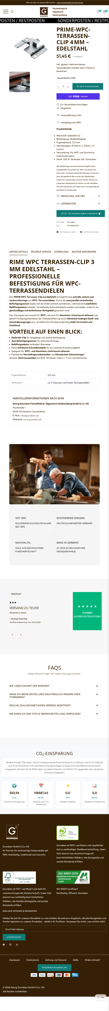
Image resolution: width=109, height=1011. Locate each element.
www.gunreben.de (32, 419)
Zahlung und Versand (55, 966)
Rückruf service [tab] (41, 251)
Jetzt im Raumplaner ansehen (79, 213)
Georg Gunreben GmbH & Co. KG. (28, 993)
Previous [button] (12, 641)
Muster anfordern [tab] (84, 251)
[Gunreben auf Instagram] (11, 950)
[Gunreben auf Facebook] (4, 950)
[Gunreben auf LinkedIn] (17, 950)
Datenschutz (32, 966)
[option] (31, 48)
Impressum (14, 966)
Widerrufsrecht (92, 966)
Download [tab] (61, 251)
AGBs (75, 966)
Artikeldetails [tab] (18, 251)
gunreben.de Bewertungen (87, 616)
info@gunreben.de (29, 415)
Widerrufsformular (54, 974)
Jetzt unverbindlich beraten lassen (69, 2)
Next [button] (21, 641)
